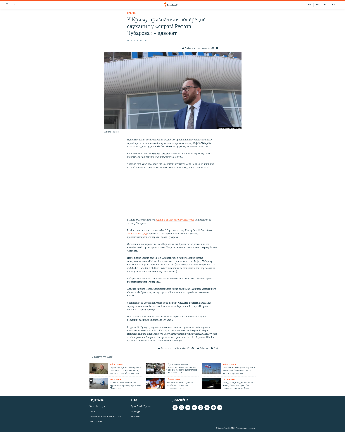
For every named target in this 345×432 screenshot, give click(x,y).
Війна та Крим (116, 365)
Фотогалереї (115, 380)
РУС (310, 5)
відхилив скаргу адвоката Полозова (175, 220)
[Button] (188, 48)
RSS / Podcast (95, 422)
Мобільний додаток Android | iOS (105, 417)
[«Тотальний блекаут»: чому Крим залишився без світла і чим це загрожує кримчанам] (211, 368)
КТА (317, 5)
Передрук (135, 411)
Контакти (135, 417)
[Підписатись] (219, 407)
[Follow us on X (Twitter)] (181, 407)
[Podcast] (213, 407)
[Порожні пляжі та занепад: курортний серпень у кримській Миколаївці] (98, 383)
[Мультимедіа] (325, 4)
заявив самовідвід (137, 234)
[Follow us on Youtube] (187, 407)
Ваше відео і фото (97, 406)
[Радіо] (333, 4)
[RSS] (207, 407)
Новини (131, 13)
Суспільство (228, 380)
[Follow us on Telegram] (194, 407)
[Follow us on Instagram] (200, 407)
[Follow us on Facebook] (175, 407)
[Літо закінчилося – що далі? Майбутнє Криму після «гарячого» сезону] (155, 383)
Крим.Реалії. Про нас (141, 406)
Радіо (92, 411)
